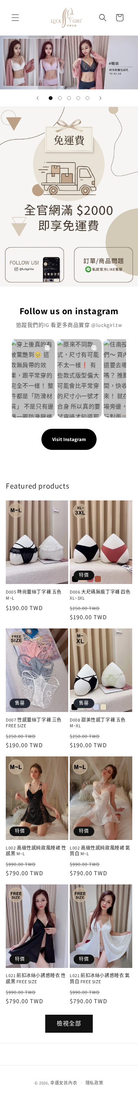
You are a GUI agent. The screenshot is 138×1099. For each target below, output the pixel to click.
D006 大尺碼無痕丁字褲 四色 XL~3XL (100, 595)
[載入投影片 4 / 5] (78, 98)
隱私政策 (94, 1083)
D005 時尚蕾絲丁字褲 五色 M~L (34, 595)
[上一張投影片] (37, 98)
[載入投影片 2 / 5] (59, 98)
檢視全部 (69, 1023)
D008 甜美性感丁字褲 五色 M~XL (98, 723)
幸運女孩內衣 (63, 1082)
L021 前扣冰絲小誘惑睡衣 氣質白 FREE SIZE (100, 978)
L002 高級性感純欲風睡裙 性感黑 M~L (36, 851)
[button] (15, 17)
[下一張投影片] (100, 98)
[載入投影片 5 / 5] (87, 98)
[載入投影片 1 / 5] (50, 98)
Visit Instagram (69, 439)
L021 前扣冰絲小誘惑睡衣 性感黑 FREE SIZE (36, 978)
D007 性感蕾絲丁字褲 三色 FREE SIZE (34, 723)
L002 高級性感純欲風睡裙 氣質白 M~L (100, 851)
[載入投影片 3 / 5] (69, 98)
